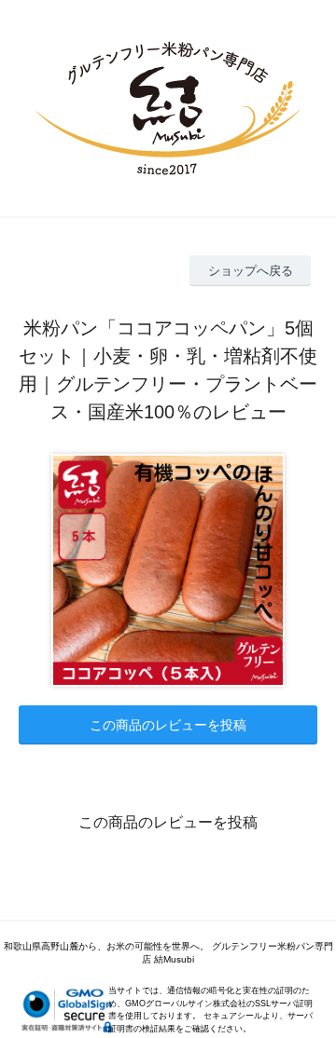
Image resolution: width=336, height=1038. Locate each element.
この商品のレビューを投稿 (168, 724)
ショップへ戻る (250, 271)
